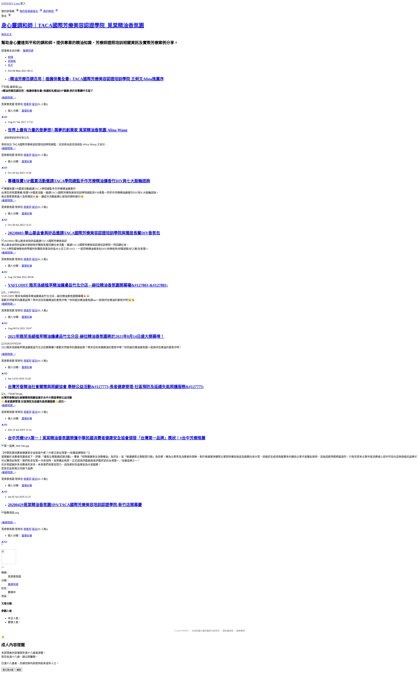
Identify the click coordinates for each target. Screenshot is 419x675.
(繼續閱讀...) (8, 97)
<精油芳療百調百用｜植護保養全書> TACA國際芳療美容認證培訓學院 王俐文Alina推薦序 (86, 79)
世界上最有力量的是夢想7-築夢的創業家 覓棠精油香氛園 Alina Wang (67, 130)
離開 (19, 670)
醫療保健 (28, 50)
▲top (4, 116)
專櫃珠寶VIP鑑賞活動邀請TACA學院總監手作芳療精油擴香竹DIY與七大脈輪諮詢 (79, 181)
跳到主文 (6, 34)
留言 (34, 104)
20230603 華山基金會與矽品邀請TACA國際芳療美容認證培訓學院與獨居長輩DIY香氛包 (84, 233)
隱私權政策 (228, 630)
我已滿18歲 (8, 670)
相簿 (10, 57)
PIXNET (185, 630)
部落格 (12, 61)
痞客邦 (27, 104)
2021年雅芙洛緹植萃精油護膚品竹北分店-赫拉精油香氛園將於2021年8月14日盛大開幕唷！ (86, 336)
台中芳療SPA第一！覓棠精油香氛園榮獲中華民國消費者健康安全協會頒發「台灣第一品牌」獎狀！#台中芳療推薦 (106, 438)
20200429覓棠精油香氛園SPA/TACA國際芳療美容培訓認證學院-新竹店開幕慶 (75, 505)
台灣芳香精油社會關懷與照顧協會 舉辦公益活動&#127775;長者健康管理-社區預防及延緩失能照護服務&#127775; (106, 387)
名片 (10, 65)
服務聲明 (240, 630)
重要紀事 (27, 110)
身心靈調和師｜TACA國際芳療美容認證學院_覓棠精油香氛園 (72, 25)
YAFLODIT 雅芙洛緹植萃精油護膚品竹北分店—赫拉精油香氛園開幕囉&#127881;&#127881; (88, 285)
